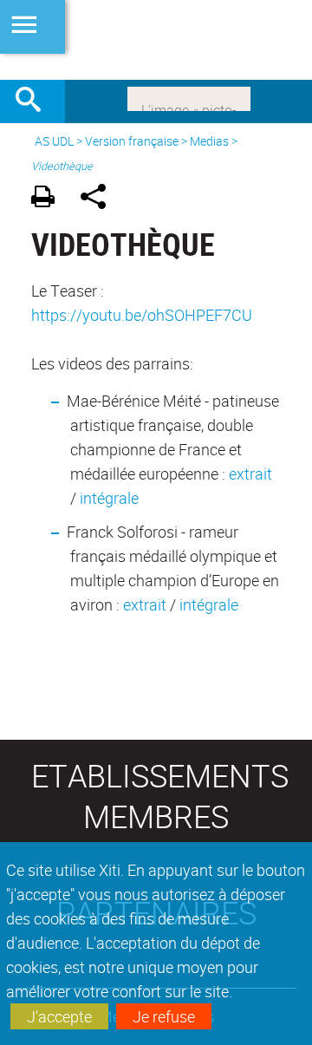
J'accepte (59, 1016)
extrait (250, 473)
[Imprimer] (49, 199)
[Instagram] (188, 97)
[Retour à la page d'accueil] (156, 40)
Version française (132, 141)
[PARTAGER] (99, 199)
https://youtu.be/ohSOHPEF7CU (141, 314)
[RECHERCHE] (34, 101)
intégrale (109, 497)
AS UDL (54, 141)
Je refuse (164, 1016)
